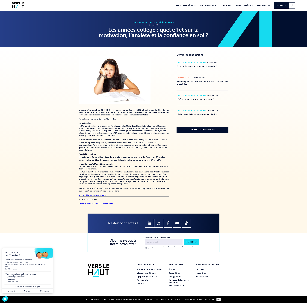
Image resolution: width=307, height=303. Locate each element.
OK (218, 299)
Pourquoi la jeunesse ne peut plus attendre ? (197, 66)
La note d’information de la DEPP (93, 195)
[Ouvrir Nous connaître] (195, 5)
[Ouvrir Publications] (215, 5)
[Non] (304, 299)
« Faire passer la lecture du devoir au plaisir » (197, 114)
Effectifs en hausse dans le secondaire (96, 204)
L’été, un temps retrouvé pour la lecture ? (195, 99)
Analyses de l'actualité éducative (153, 22)
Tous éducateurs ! (184, 78)
